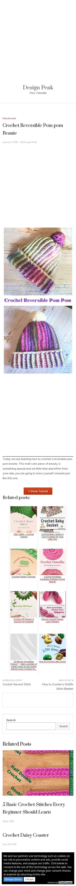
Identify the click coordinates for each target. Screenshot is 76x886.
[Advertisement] (38, 37)
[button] (13, 879)
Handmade (9, 118)
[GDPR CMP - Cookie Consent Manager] (65, 882)
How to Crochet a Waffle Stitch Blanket (57, 687)
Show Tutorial (39, 491)
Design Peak (38, 87)
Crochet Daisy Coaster (26, 835)
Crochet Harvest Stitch (17, 684)
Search (11, 720)
